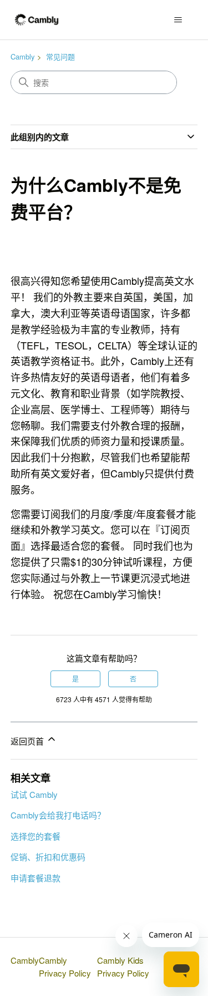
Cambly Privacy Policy (65, 966)
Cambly (23, 56)
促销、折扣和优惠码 (48, 856)
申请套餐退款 (35, 878)
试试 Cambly (34, 794)
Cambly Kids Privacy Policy (123, 966)
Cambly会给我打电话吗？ (58, 815)
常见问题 (60, 56)
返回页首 (28, 741)
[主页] (37, 19)
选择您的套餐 (35, 836)
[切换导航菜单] (177, 20)
